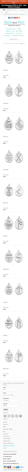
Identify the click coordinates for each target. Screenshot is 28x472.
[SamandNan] (14, 23)
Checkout (16, 14)
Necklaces (19, 33)
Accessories (7, 35)
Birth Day (5, 403)
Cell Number (6, 398)
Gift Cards (5, 433)
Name (4, 387)
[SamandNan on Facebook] (9, 18)
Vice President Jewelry (18, 35)
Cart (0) (23, 10)
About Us (5, 422)
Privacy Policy (6, 436)
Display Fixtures (6, 441)
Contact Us (5, 424)
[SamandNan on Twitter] (13, 18)
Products (14, 39)
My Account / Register (8, 429)
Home (5, 14)
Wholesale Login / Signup (9, 445)
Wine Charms (19, 31)
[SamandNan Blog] (19, 18)
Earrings (8, 31)
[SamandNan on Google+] (17, 18)
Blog (4, 431)
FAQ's (4, 426)
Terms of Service (6, 438)
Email (4, 393)
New (13, 31)
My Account (11, 14)
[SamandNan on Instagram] (11, 18)
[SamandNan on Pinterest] (15, 18)
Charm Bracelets (10, 33)
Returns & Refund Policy (8, 443)
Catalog (22, 14)
